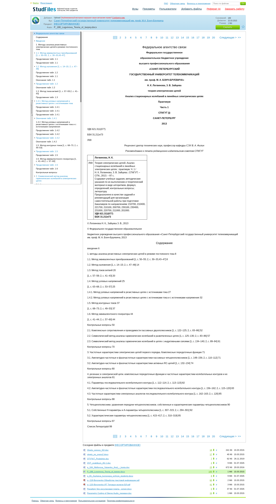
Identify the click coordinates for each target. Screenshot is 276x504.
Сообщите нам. (118, 18)
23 (211, 467)
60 (211, 480)
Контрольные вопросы (46, 172)
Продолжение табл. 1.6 (47, 165)
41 (211, 484)
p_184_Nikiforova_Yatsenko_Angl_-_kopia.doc (108, 467)
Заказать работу (234, 8)
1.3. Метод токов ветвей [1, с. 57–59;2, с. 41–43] (57, 92)
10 (161, 37)
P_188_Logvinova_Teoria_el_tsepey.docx (106, 471)
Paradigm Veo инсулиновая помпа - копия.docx (109, 489)
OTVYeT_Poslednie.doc (98, 459)
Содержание (42, 37)
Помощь (35, 501)
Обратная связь (177, 3)
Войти (36, 3)
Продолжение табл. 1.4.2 (48, 130)
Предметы (149, 8)
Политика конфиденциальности (120, 501)
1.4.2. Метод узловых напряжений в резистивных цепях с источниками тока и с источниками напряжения (56, 124)
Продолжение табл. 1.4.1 (48, 107)
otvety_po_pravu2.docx (97, 454)
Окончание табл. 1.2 (45, 87)
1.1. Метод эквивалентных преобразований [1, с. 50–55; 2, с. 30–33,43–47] (56, 54)
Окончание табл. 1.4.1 (46, 118)
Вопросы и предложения (198, 3)
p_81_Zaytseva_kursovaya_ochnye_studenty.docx (110, 476)
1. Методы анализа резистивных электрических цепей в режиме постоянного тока (57, 46)
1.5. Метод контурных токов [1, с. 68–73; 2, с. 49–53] (57, 146)
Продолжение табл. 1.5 (47, 151)
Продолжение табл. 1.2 (47, 72)
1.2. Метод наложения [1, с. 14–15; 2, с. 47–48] (56, 67)
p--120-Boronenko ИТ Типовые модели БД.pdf (108, 484)
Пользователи (167, 8)
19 (208, 37)
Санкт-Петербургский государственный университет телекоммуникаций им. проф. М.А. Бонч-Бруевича (108, 20)
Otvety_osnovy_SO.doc (98, 450)
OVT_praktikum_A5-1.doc (99, 463)
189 (210, 471)
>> (239, 37)
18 (203, 37)
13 (177, 37)
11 (167, 37)
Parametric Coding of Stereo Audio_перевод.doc (109, 493)
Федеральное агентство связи (50, 33)
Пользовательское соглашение (92, 501)
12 (172, 37)
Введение (40, 41)
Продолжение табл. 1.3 (47, 97)
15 (187, 37)
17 (198, 37)
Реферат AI (214, 8)
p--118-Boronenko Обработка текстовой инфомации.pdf (113, 480)
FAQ (166, 3)
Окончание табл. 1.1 (45, 80)
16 (192, 37)
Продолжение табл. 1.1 (47, 59)
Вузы (135, 8)
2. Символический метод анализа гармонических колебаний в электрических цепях (56, 178)
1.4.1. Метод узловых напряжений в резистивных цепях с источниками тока (54, 102)
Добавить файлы (191, 8)
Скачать (227, 27)
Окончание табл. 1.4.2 (46, 141)
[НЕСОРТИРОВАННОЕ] (66, 24)
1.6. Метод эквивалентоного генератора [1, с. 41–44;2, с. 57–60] (56, 160)
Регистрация (46, 3)
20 (213, 37)
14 (182, 37)
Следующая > (228, 37)
